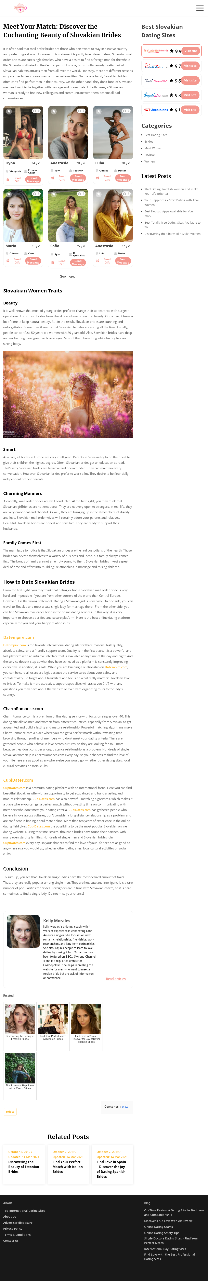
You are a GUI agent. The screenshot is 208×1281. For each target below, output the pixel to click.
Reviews (149, 155)
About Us (9, 1216)
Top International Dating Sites (24, 1211)
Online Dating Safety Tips (161, 1233)
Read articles (116, 978)
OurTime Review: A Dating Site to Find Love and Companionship (174, 1212)
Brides (10, 1111)
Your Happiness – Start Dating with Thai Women (171, 202)
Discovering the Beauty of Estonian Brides (23, 1167)
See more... (68, 276)
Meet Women (153, 148)
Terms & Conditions (17, 1235)
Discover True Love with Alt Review (168, 1221)
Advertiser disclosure (17, 1223)
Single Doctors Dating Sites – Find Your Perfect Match (171, 1240)
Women (149, 161)
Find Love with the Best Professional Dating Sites (169, 1256)
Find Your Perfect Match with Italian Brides (68, 1167)
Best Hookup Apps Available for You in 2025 (170, 213)
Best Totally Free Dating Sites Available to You (172, 225)
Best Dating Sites (155, 135)
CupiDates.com (18, 780)
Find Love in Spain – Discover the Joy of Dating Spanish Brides (111, 1169)
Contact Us (10, 1241)
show (125, 1107)
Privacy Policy (12, 1228)
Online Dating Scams (158, 1227)
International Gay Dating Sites (165, 1249)
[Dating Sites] (20, 8)
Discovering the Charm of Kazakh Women (172, 234)
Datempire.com (18, 637)
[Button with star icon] (9, 111)
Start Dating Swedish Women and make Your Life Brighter (171, 191)
